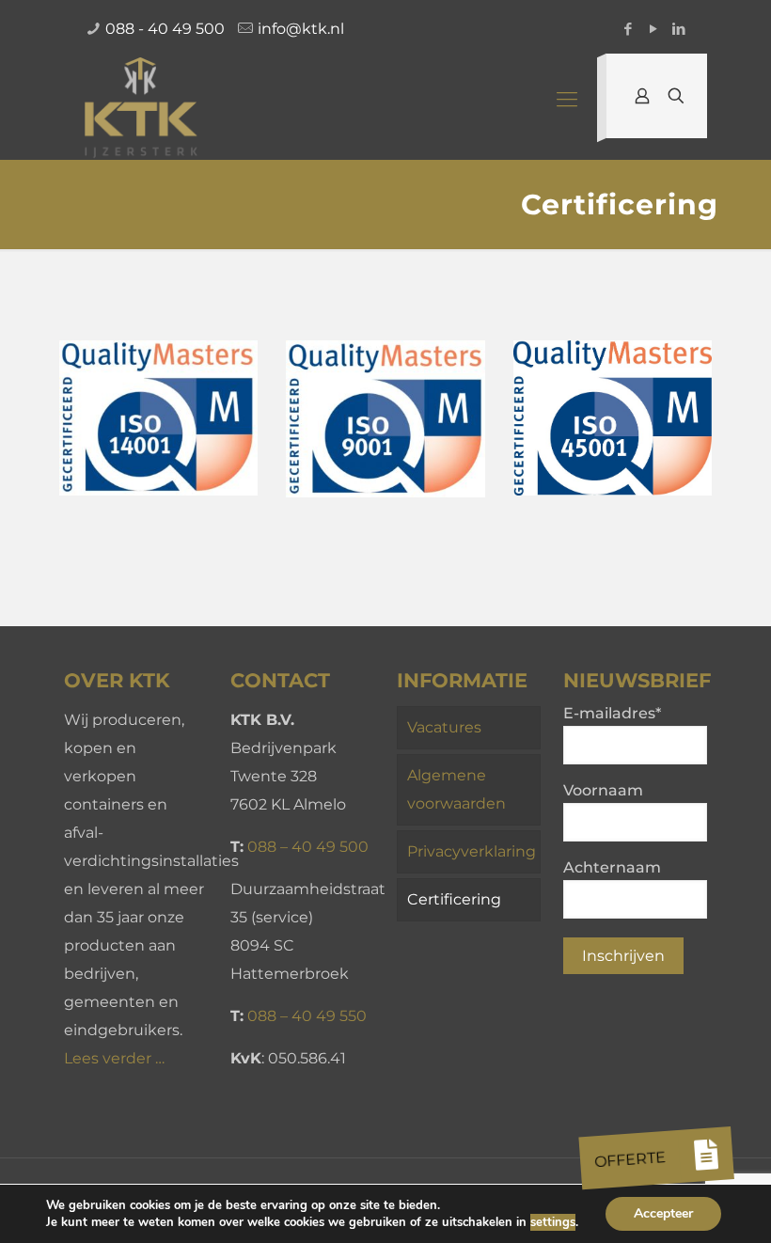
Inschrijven (623, 956)
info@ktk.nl (301, 29)
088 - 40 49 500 (165, 29)
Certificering (454, 899)
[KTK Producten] (141, 109)
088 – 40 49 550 (307, 1016)
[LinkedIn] (678, 29)
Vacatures (444, 727)
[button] (707, 1155)
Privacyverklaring (471, 851)
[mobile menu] (567, 100)
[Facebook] (627, 29)
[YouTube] (653, 29)
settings (552, 1222)
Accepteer (663, 1213)
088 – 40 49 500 (308, 847)
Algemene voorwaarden (456, 789)
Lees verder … (114, 1058)
